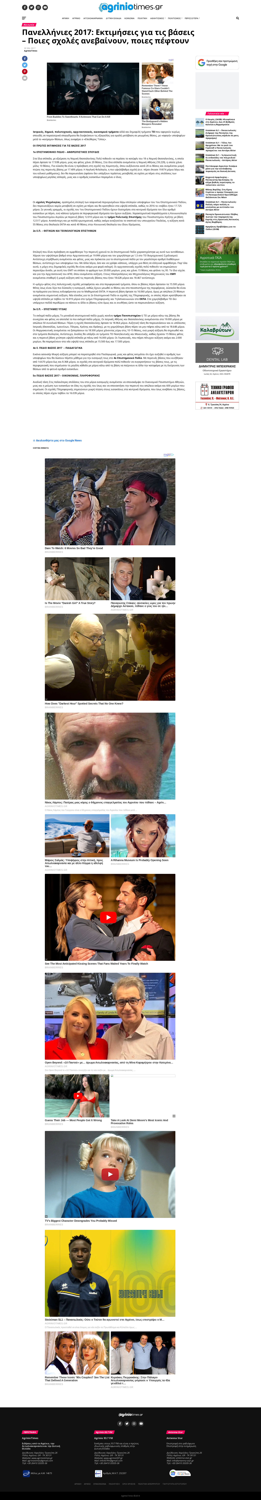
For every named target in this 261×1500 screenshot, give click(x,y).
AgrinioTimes (30, 50)
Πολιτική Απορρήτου (149, 1484)
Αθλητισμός (157, 18)
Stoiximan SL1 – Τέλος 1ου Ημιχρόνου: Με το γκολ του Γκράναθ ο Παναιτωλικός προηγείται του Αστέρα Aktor (221, 146)
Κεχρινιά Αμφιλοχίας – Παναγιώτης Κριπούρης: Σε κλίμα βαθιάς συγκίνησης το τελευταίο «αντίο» (220, 181)
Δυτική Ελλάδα (113, 18)
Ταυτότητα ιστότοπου (175, 1484)
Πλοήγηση (114, 1484)
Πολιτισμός (174, 18)
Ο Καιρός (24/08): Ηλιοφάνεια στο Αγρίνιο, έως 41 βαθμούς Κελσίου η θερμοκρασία (220, 122)
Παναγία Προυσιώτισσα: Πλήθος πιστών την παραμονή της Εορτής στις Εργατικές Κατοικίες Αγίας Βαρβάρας (222, 218)
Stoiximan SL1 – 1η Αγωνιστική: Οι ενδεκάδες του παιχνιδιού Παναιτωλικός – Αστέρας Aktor (221, 157)
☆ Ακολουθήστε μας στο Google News (57, 440)
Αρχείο (87, 1484)
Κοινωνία (129, 18)
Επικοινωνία (99, 1484)
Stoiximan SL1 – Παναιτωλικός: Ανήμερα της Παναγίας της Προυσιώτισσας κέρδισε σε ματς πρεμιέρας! (222, 134)
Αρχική (65, 18)
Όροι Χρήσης (128, 1484)
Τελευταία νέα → (217, 113)
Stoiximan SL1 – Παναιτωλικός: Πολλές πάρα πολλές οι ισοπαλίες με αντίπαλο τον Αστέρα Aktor (221, 206)
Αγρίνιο (76, 18)
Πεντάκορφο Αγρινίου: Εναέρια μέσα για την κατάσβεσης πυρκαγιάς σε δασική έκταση (221, 168)
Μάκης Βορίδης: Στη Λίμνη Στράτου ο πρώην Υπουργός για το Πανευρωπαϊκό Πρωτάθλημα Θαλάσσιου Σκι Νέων (222, 193)
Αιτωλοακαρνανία (93, 18)
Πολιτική (142, 18)
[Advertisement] (110, 190)
